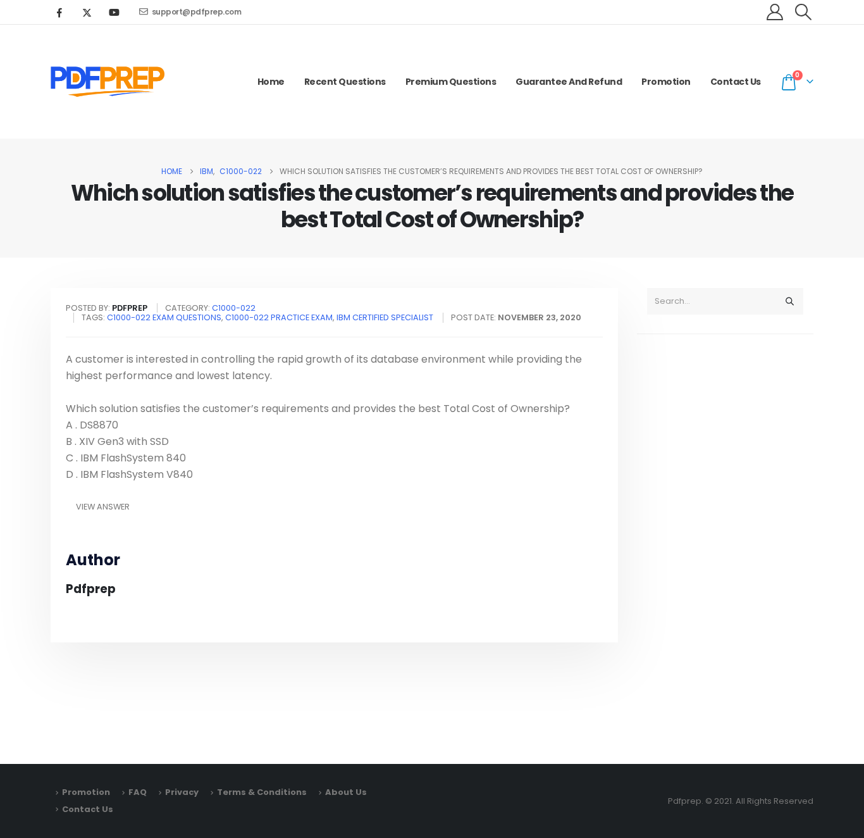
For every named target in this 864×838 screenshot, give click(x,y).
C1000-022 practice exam (279, 317)
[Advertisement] (725, 543)
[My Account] (775, 12)
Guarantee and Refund (568, 81)
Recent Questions (345, 81)
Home (271, 81)
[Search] (789, 301)
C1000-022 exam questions (164, 317)
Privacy (182, 792)
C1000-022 (234, 308)
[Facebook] (59, 12)
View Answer (103, 506)
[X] (87, 12)
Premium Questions (451, 81)
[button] (803, 12)
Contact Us (735, 81)
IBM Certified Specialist (384, 317)
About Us (346, 792)
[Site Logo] (107, 82)
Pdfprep (91, 588)
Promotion (666, 81)
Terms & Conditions (262, 792)
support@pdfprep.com (197, 11)
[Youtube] (114, 12)
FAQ (137, 792)
